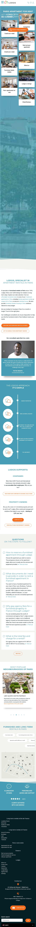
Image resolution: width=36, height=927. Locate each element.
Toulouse (3, 839)
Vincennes (4, 826)
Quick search (5, 917)
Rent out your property (7, 853)
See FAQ (18, 653)
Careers (3, 866)
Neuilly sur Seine (5, 825)
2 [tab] (14, 715)
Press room (4, 864)
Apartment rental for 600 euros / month (17, 740)
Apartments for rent (6, 845)
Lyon (2, 836)
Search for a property (19, 29)
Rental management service (8, 855)
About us (3, 862)
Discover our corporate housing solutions (18, 493)
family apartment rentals (26, 299)
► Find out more (23, 564)
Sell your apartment (6, 857)
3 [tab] (17, 715)
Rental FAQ (4, 868)
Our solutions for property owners (18, 525)
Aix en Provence (5, 832)
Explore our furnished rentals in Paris (15, 325)
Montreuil (3, 823)
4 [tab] (19, 715)
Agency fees (4, 871)
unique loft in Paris (6, 301)
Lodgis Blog (4, 870)
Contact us (18, 519)
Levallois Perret (5, 821)
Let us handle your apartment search (15, 331)
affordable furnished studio (9, 297)
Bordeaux (3, 834)
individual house (23, 301)
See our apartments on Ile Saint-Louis (23, 703)
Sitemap (3, 873)
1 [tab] (11, 715)
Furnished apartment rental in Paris (26, 735)
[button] (3, 351)
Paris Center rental (9, 735)
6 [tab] (24, 715)
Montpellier (4, 838)
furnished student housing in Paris (16, 303)
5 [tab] (22, 715)
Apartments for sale (6, 847)
